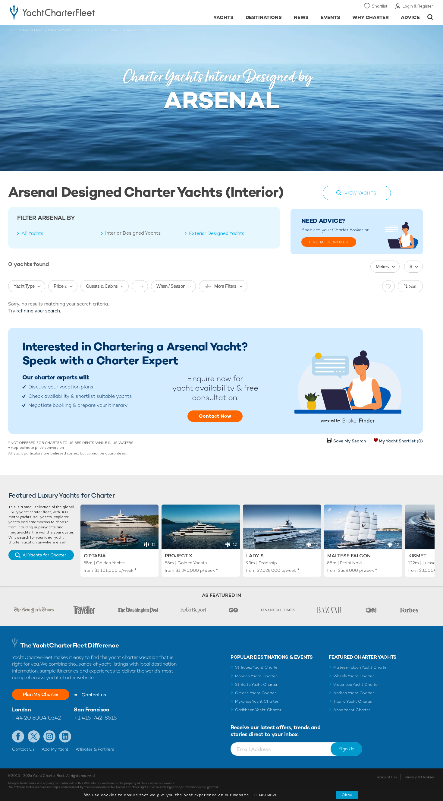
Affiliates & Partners (95, 749)
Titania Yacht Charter (352, 701)
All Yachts (32, 233)
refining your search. (39, 311)
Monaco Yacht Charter (256, 676)
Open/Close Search (430, 17)
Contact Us (23, 749)
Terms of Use (386, 777)
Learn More (265, 795)
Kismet (417, 555)
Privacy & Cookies (420, 777)
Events (330, 17)
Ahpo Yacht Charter (351, 709)
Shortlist (379, 6)
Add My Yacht (55, 749)
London (21, 709)
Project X (178, 555)
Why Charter (370, 17)
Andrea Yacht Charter (353, 692)
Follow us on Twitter (34, 736)
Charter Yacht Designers (69, 30)
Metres (382, 266)
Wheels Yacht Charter (353, 676)
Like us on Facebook (18, 736)
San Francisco (91, 709)
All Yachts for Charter (44, 555)
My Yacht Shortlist (401, 441)
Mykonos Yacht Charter (256, 701)
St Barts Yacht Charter (256, 684)
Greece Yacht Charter (255, 692)
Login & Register (418, 6)
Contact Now (215, 416)
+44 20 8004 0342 (36, 717)
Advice (410, 17)
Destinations (264, 17)
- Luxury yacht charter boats (71, 12)
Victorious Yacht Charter (356, 684)
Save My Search (349, 441)
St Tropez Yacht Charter (257, 667)
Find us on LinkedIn (65, 736)
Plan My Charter (40, 694)
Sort (413, 286)
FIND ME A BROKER (328, 242)
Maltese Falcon (349, 555)
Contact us (93, 695)
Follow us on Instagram (49, 736)
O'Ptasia (95, 555)
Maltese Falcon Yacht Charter (360, 667)
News (301, 17)
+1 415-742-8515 (95, 717)
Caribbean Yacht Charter (258, 709)
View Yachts (360, 193)
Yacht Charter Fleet (26, 30)
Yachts (223, 17)
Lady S (255, 555)
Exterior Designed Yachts (216, 233)
